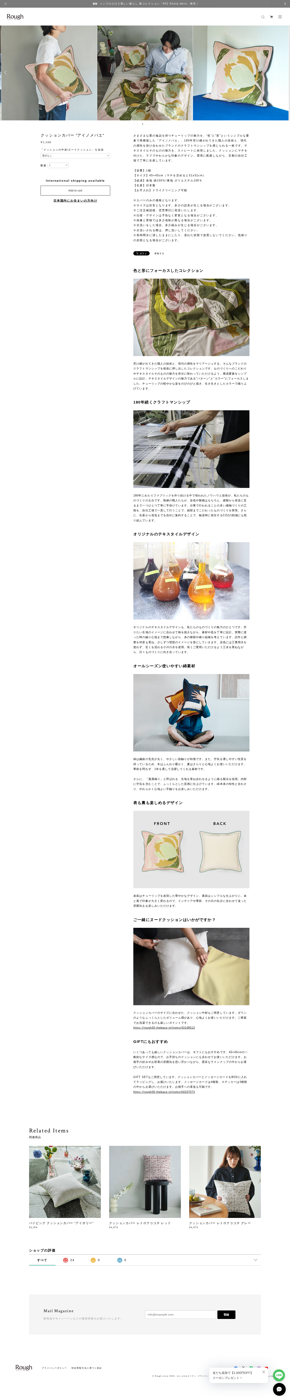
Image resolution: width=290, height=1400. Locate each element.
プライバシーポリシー (54, 1368)
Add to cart (75, 190)
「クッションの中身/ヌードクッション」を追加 (72, 149)
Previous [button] (6, 72)
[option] (49, 72)
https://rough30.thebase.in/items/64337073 (164, 1091)
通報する (159, 253)
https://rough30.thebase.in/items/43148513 (164, 1027)
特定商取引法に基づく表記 (87, 1368)
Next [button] (284, 72)
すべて (42, 1260)
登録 (226, 1314)
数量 (43, 165)
